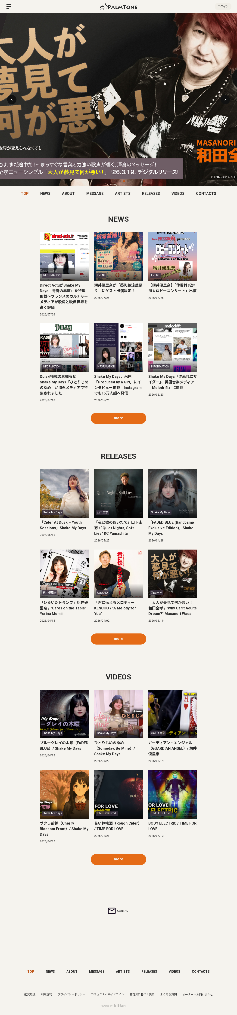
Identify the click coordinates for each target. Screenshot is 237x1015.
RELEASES (151, 193)
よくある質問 (168, 994)
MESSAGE (94, 193)
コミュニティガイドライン (107, 994)
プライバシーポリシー (71, 994)
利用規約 (46, 994)
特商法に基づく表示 (142, 994)
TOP (25, 193)
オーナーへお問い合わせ (197, 994)
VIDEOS (178, 193)
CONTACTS (206, 193)
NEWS (45, 193)
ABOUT (68, 193)
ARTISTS (123, 193)
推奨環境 (29, 994)
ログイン (223, 6)
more (118, 418)
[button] (225, 99)
